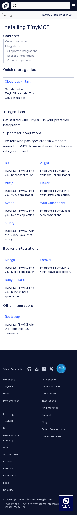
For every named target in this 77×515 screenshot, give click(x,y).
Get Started (49, 393)
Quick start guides (16, 41)
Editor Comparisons (53, 429)
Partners (8, 468)
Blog (44, 422)
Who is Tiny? (10, 454)
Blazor (45, 183)
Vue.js (9, 183)
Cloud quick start (18, 81)
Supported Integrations (22, 51)
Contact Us (10, 475)
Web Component (52, 203)
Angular (46, 163)
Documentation (51, 386)
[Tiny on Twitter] (51, 369)
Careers (8, 461)
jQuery (9, 223)
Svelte (9, 203)
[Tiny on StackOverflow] (37, 369)
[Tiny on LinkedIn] (44, 369)
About (6, 447)
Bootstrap (12, 317)
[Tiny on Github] (29, 369)
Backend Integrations (20, 55)
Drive (6, 393)
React (9, 163)
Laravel (45, 260)
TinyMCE (8, 386)
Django (10, 260)
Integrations (13, 46)
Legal (6, 482)
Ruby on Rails (15, 280)
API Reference (50, 407)
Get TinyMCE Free (52, 436)
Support (46, 414)
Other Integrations (19, 60)
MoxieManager (12, 400)
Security (8, 489)
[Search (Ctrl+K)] (40, 5)
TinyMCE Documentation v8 (56, 14)
